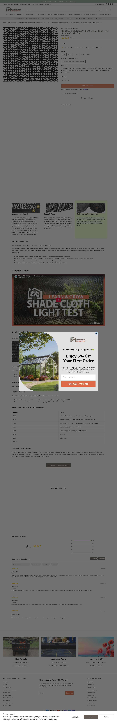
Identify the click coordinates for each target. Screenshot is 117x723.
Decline (106, 717)
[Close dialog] (96, 333)
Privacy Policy (53, 719)
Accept (91, 717)
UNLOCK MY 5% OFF (78, 384)
